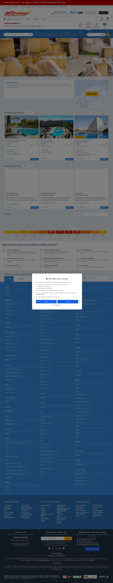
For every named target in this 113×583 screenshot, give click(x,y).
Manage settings (56, 305)
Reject (46, 301)
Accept (68, 301)
